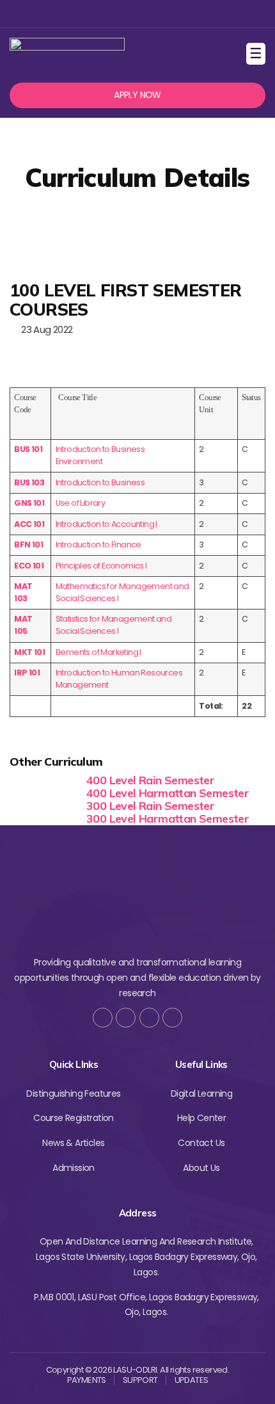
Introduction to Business (100, 482)
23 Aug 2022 (44, 329)
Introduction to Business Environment (100, 455)
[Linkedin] (157, 14)
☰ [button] (257, 53)
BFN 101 (28, 544)
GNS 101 (29, 502)
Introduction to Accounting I (106, 524)
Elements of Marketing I (98, 652)
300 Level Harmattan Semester (167, 818)
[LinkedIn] (172, 1018)
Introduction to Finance (98, 544)
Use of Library (81, 502)
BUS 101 (28, 449)
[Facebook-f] (103, 1018)
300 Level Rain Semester (150, 805)
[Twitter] (115, 14)
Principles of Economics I (101, 565)
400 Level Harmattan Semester (167, 793)
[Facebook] (94, 14)
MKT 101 (29, 652)
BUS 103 (29, 482)
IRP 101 (27, 672)
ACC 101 (29, 524)
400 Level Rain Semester (150, 780)
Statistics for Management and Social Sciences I (114, 624)
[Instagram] (136, 14)
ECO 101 (28, 565)
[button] (137, 95)
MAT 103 (23, 592)
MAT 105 (23, 624)
